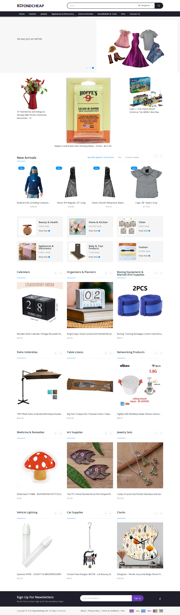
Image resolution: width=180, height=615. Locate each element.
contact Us (135, 14)
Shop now (23, 57)
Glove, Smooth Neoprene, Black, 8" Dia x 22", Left (116, 202)
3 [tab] (93, 68)
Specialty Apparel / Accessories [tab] (100, 157)
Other (142, 222)
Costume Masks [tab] (132, 157)
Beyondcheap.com (40, 610)
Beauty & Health (48, 222)
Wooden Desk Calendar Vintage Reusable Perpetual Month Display (50, 333)
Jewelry (44, 14)
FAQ (123, 610)
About (83, 610)
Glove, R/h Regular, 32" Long (71, 202)
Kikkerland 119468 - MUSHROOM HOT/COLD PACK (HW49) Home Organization (56, 494)
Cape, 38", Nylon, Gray (146, 202)
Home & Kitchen (85, 14)
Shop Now (43, 231)
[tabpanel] (90, 45)
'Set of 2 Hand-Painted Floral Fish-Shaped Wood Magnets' (95, 494)
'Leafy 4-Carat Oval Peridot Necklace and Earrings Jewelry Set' (147, 494)
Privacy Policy (93, 610)
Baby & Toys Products (96, 247)
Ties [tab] (119, 157)
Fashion (32, 14)
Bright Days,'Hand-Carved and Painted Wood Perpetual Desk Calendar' (102, 333)
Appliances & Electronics (63, 14)
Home (22, 14)
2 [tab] (90, 68)
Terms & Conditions (110, 610)
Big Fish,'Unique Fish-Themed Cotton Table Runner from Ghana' (99, 414)
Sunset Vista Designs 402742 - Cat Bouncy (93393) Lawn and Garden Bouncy (104, 574)
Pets (123, 14)
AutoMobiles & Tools (107, 14)
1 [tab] (87, 68)
